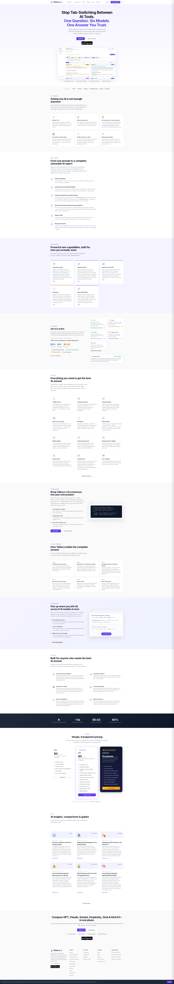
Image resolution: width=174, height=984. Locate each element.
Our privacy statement (84, 981)
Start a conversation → (57, 642)
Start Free (80, 38)
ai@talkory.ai (57, 963)
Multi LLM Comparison (116, 954)
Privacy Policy (100, 959)
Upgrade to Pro (87, 794)
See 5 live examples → (56, 355)
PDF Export (71, 961)
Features (69, 2)
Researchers (86, 954)
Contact (98, 2)
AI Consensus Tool (116, 952)
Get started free (115, 2)
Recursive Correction (74, 959)
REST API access (83, 790)
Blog (93, 2)
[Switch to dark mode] (122, 2)
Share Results (72, 963)
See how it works (92, 38)
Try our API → (55, 530)
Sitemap (71, 975)
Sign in (107, 2)
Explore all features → (87, 476)
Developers (86, 952)
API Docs (71, 968)
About (98, 952)
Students (85, 956)
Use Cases (77, 2)
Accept (169, 981)
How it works (72, 966)
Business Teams (87, 959)
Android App (72, 972)
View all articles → (87, 903)
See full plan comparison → (96, 801)
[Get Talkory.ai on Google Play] (87, 44)
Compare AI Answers (116, 956)
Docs (84, 2)
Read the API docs (68, 531)
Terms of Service (101, 961)
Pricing (88, 2)
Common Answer (73, 956)
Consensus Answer (73, 954)
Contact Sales (111, 788)
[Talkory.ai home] (56, 2)
